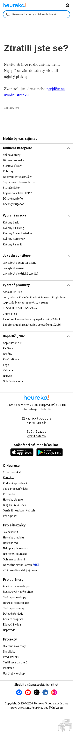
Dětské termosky (13, 160)
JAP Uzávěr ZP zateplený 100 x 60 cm (25, 303)
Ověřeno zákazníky (14, 646)
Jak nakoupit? (11, 532)
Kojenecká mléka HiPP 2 (17, 193)
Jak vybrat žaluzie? (14, 268)
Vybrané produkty (16, 285)
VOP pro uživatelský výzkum (20, 570)
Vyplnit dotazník (36, 436)
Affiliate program (13, 619)
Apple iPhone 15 (12, 343)
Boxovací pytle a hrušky (17, 177)
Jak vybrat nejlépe (17, 255)
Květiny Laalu (11, 223)
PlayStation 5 (11, 360)
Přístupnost (10, 516)
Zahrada (8, 370)
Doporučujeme (14, 336)
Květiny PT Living (13, 228)
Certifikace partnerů (15, 663)
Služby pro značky (14, 608)
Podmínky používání (15, 483)
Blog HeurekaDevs (14, 505)
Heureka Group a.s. (45, 704)
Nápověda (9, 630)
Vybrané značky (14, 215)
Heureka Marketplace (16, 603)
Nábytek (8, 376)
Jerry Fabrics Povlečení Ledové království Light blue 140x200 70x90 (36, 297)
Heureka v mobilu (13, 538)
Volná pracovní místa (15, 489)
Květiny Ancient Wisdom (18, 233)
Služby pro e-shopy (14, 597)
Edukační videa (12, 625)
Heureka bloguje (13, 500)
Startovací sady (12, 166)
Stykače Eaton (11, 188)
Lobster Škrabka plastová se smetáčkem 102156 (32, 325)
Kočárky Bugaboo (13, 204)
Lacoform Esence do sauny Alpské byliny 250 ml (31, 319)
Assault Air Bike (12, 292)
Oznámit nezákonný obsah (19, 511)
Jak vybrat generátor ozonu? (20, 263)
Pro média (9, 494)
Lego (6, 365)
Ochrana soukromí (14, 560)
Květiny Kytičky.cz (14, 239)
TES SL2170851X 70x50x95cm (20, 308)
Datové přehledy (13, 614)
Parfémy (8, 348)
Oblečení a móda (13, 381)
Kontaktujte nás (36, 423)
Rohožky (8, 171)
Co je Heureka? (12, 472)
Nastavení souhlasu (15, 554)
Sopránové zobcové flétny (19, 182)
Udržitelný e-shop (14, 674)
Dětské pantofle (13, 199)
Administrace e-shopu (16, 586)
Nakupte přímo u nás (15, 548)
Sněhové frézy (11, 155)
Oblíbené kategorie (17, 148)
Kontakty (8, 478)
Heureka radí (10, 543)
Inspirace (8, 668)
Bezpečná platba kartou (17, 565)
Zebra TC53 (10, 314)
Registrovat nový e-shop (18, 592)
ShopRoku (9, 652)
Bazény (7, 354)
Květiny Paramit (12, 244)
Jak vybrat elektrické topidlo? (20, 274)
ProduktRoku (11, 657)
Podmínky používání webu (47, 708)
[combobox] (36, 14)
